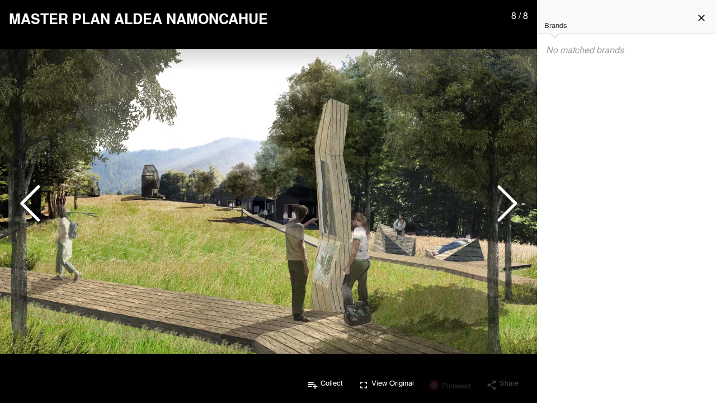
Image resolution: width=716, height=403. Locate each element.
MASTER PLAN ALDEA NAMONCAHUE (138, 18)
